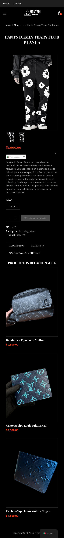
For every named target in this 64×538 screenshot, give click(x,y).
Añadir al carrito (37, 218)
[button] (23, 302)
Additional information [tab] (24, 252)
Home (8, 25)
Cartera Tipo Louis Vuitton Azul (26, 425)
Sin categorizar (27, 231)
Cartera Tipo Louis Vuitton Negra (28, 511)
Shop (16, 25)
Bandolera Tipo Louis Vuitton (25, 340)
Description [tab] (17, 245)
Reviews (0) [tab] (38, 245)
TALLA (9, 199)
